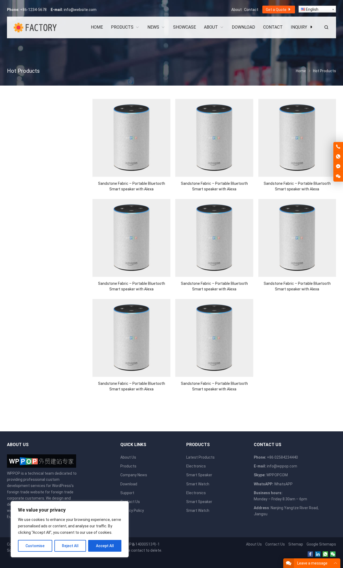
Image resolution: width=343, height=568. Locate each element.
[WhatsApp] (325, 554)
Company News (133, 475)
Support (127, 493)
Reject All (70, 546)
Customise (34, 546)
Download (128, 484)
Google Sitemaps (321, 544)
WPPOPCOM (277, 475)
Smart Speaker (199, 475)
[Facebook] (310, 554)
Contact (251, 9)
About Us (128, 457)
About (236, 9)
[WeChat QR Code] (338, 176)
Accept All (105, 546)
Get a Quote (276, 9)
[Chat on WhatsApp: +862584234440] (338, 157)
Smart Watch (197, 484)
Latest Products (200, 457)
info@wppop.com (282, 466)
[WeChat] (333, 554)
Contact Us (130, 502)
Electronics (196, 466)
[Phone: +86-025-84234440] (338, 147)
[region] (70, 529)
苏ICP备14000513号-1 (141, 544)
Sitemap (295, 544)
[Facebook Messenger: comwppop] (338, 166)
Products (128, 466)
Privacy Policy (132, 510)
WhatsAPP (283, 484)
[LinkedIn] (318, 554)
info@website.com (80, 9)
